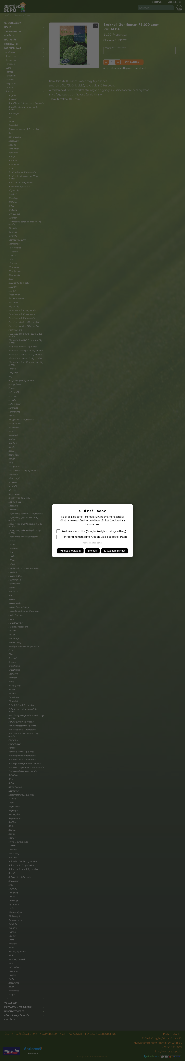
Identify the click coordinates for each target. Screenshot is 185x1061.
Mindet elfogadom (70, 550)
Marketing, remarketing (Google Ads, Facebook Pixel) (94, 537)
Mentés (92, 550)
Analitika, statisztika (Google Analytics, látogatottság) (93, 531)
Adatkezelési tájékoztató (92, 543)
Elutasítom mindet (114, 550)
